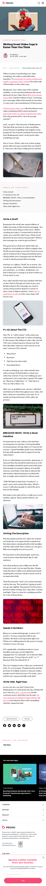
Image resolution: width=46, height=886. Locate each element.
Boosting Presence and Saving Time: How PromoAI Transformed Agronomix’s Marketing (19, 793)
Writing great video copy (13, 108)
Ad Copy (27, 719)
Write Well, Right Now (11, 206)
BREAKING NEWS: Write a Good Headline (19, 198)
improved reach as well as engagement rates (22, 114)
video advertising (11, 719)
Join (23, 880)
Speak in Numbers (10, 203)
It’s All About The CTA (11, 195)
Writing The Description (12, 200)
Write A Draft (8, 192)
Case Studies (8, 788)
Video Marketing (14, 40)
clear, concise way (23, 692)
